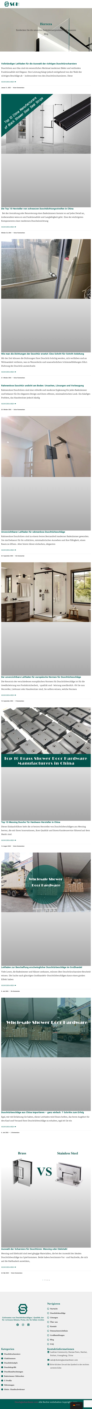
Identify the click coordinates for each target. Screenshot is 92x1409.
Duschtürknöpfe (11, 1363)
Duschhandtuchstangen (13, 1372)
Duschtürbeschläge (57, 1313)
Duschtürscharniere (12, 1354)
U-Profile (8, 1380)
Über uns (54, 1322)
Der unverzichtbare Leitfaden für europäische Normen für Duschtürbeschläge (41, 677)
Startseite (54, 1309)
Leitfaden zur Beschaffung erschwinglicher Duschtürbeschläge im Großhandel (41, 967)
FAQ (52, 1344)
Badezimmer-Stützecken (14, 1376)
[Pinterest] (17, 1324)
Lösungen (54, 1317)
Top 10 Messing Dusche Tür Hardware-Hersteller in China (30, 822)
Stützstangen (9, 1385)
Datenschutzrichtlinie (59, 1331)
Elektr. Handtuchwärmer (14, 1389)
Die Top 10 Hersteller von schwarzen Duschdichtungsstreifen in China (37, 208)
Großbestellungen (57, 1335)
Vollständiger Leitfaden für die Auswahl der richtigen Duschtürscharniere (39, 63)
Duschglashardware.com (26, 1402)
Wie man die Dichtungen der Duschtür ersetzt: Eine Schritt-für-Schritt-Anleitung (42, 354)
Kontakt (53, 1326)
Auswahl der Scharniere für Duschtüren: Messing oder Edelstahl (34, 1249)
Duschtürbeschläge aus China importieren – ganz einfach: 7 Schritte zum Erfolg (42, 1112)
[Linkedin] (28, 1324)
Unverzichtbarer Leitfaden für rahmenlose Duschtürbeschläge (33, 532)
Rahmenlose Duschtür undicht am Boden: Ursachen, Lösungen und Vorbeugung (42, 385)
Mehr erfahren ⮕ (8, 82)
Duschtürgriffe (10, 1367)
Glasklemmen (9, 1358)
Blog (52, 1340)
